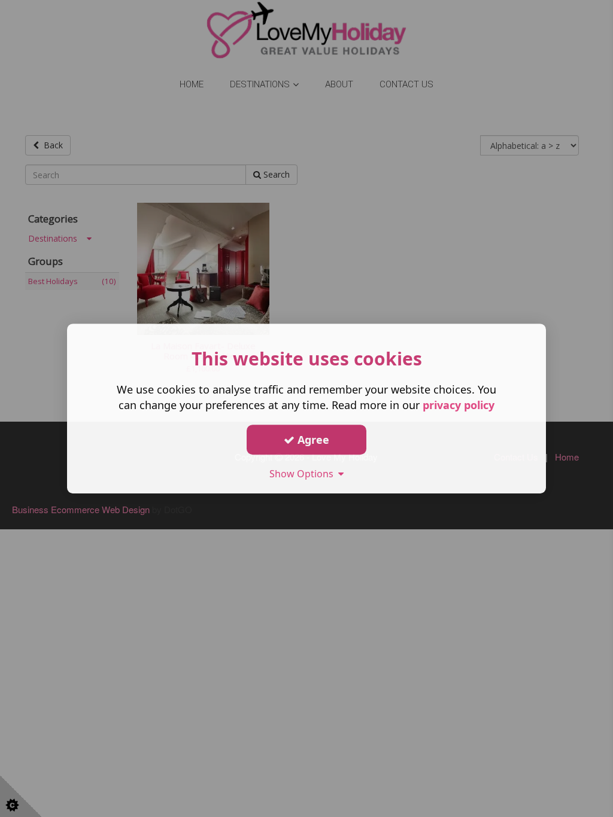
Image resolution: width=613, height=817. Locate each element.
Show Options (303, 473)
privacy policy (458, 405)
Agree (312, 439)
